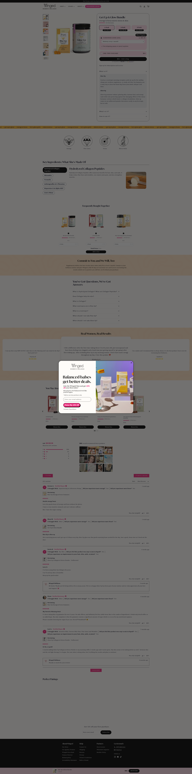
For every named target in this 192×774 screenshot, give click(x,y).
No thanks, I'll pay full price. (70, 409)
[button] (72, 405)
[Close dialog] (131, 362)
